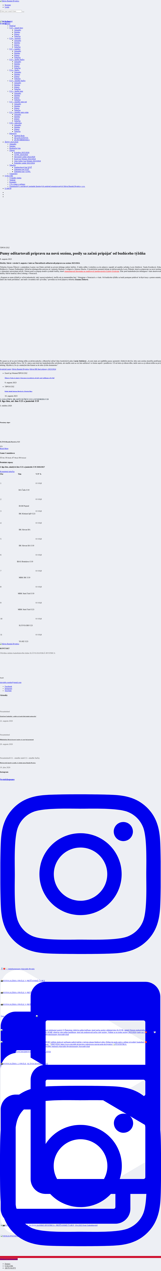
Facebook (8, 686)
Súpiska (17, 32)
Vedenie (12, 180)
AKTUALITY (10, 1268)
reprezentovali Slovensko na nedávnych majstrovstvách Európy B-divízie (91, 271)
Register (8, 5)
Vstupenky (13, 174)
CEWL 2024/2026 (21, 155)
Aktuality (17, 30)
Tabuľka (17, 36)
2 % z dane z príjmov (17, 184)
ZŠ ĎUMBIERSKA (22, 140)
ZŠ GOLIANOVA (21, 138)
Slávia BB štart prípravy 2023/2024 (43, 369)
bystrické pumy (5, 369)
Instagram (8, 689)
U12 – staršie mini (16, 91)
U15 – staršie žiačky (17, 60)
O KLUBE (9, 176)
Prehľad (12, 26)
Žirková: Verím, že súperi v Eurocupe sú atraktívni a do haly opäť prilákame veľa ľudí (29, 378)
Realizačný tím (15, 148)
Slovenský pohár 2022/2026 (24, 157)
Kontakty (12, 182)
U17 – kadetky (15, 49)
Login (7, 7)
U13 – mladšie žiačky (17, 81)
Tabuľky (12, 165)
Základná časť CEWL (22, 172)
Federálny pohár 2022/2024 (24, 163)
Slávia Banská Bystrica (20, 369)
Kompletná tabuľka (7, 472)
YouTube (8, 691)
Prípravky (13, 134)
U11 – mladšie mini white (19, 112)
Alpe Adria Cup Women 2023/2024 (27, 161)
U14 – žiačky (14, 70)
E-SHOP (8, 188)
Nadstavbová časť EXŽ (23, 167)
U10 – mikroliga (15, 123)
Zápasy (17, 34)
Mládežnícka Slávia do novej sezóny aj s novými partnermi (17, 739)
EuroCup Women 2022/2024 (25, 159)
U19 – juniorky (15, 38)
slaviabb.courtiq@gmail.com (10, 682)
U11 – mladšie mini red (18, 102)
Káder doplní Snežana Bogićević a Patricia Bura (18, 391)
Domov (7, 1264)
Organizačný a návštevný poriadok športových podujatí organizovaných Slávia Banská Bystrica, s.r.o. (47, 186)
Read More (4, 449)
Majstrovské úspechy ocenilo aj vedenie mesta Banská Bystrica (18, 762)
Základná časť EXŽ (21, 169)
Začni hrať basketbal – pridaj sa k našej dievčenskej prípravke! (18, 716)
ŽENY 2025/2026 (11, 142)
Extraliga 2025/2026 (21, 153)
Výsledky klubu (15, 178)
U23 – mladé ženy (16, 28)
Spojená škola (19, 136)
